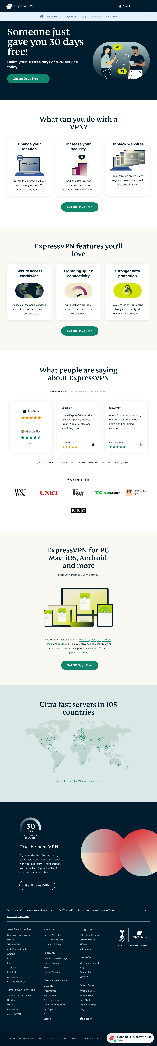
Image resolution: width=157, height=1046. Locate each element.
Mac (93, 639)
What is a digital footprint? (18, 916)
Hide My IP (85, 1000)
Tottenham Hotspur (89, 935)
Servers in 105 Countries (19, 995)
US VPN (11, 1000)
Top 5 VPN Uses (88, 1004)
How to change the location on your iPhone (95, 910)
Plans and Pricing (52, 944)
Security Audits (51, 1000)
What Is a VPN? (87, 990)
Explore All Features (53, 935)
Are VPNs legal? (66, 910)
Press (46, 1014)
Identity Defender (52, 972)
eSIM (46, 967)
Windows (84, 639)
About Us (48, 986)
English (127, 6)
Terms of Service (70, 1038)
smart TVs (97, 648)
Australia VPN (14, 1014)
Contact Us (85, 972)
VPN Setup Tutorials (90, 963)
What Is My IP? (87, 995)
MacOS (11, 939)
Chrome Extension (16, 981)
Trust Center (50, 990)
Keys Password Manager (56, 958)
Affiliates (84, 944)
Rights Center (50, 995)
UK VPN (11, 1004)
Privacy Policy (54, 1038)
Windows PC (13, 944)
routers (62, 643)
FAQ (82, 967)
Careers (47, 1018)
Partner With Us (87, 939)
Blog (82, 1009)
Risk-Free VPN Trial (53, 939)
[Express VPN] (19, 6)
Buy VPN (84, 976)
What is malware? (14, 910)
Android (106, 639)
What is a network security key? (40, 910)
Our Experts (50, 1009)
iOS (99, 639)
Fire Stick (12, 972)
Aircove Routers (51, 963)
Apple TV (11, 967)
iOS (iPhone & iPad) (17, 949)
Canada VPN (13, 1009)
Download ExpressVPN (18, 935)
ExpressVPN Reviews (54, 1004)
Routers (11, 963)
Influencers (85, 949)
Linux (49, 643)
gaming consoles (78, 652)
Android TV (12, 977)
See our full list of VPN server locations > (78, 781)
